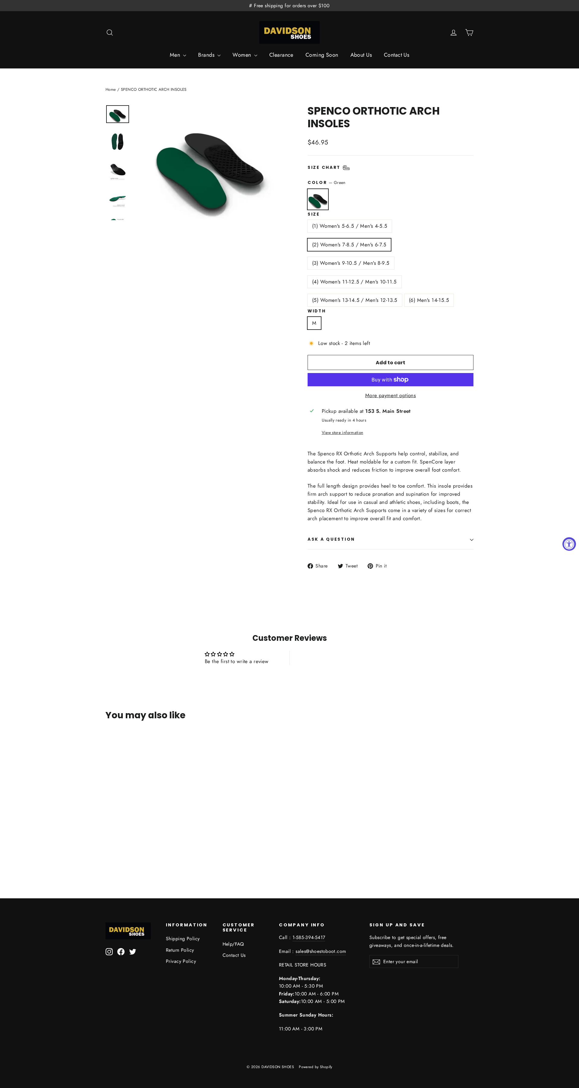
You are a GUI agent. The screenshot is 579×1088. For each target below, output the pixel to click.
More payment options (390, 395)
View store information (342, 432)
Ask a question (331, 539)
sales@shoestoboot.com (321, 951)
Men (176, 55)
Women (243, 55)
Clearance (281, 55)
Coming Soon (321, 55)
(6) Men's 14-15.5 (429, 300)
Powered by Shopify (315, 1067)
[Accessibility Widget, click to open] (569, 544)
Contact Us (396, 55)
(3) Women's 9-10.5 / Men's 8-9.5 (351, 263)
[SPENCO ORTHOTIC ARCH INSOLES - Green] (114, 840)
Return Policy (180, 950)
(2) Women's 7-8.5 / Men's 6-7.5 (349, 244)
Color (327, 182)
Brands (207, 55)
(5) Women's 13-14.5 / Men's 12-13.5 (354, 300)
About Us (361, 55)
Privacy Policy (181, 961)
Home (111, 89)
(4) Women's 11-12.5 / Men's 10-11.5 (354, 281)
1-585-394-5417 (309, 937)
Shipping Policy (183, 938)
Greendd (318, 199)
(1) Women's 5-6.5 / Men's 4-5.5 (349, 225)
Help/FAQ (233, 944)
